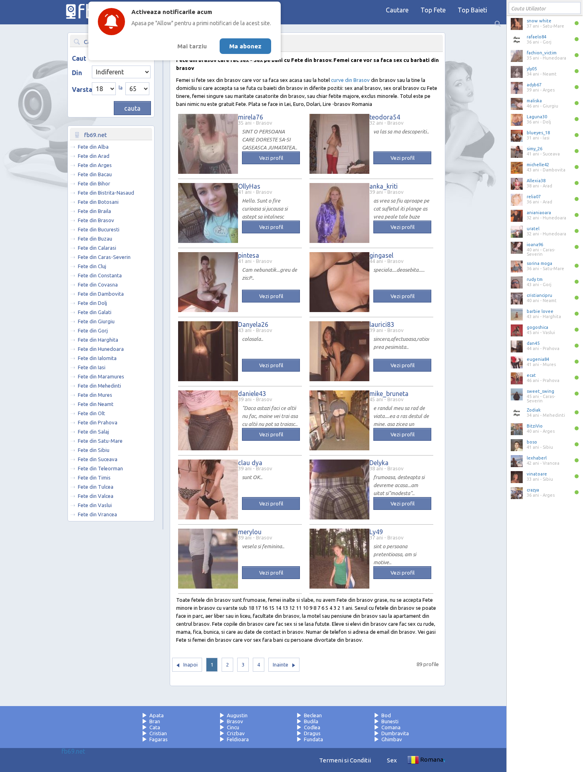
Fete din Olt (91, 413)
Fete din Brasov (96, 220)
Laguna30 (537, 116)
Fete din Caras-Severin (104, 257)
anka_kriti (383, 186)
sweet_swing (540, 391)
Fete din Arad (93, 156)
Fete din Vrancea (97, 514)
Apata (156, 715)
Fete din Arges (95, 165)
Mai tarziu (192, 46)
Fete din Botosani (98, 202)
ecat (531, 375)
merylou (250, 531)
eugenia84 (538, 359)
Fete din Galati (94, 312)
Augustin (237, 715)
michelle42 (538, 164)
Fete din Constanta (100, 275)
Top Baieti (472, 10)
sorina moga (539, 263)
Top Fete (433, 10)
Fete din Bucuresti (98, 229)
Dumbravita (395, 733)
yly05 (532, 68)
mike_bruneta (389, 393)
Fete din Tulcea (95, 486)
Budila (311, 721)
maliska (534, 100)
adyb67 (534, 84)
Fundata (313, 739)
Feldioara (238, 739)
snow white (539, 20)
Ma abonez (245, 46)
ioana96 (535, 244)
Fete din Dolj (92, 303)
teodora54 (384, 117)
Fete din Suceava (97, 459)
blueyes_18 (538, 132)
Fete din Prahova (97, 422)
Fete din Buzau (95, 238)
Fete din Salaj (93, 431)
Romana (431, 759)
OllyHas (249, 186)
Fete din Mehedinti (99, 385)
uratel (533, 228)
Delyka (379, 462)
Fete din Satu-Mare (100, 441)
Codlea (312, 727)
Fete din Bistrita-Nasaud (106, 192)
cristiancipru (539, 295)
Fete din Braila (94, 211)
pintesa (248, 255)
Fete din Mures (95, 395)
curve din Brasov (350, 80)
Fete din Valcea (95, 496)
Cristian (158, 733)
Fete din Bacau (95, 174)
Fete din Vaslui (95, 505)
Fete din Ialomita (97, 358)
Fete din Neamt (95, 404)
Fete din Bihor (94, 183)
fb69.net (73, 751)
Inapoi (190, 664)
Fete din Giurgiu (96, 321)
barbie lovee (540, 311)
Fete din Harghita (98, 339)
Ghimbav (391, 739)
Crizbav (236, 733)
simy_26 (534, 148)
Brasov (235, 721)
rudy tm (535, 279)
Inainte (280, 664)
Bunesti (390, 721)
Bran (154, 721)
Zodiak (534, 410)
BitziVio (535, 426)
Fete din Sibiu (93, 450)
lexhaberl (537, 458)
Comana (391, 727)
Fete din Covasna (98, 284)
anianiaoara (539, 212)
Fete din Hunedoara (101, 349)
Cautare (397, 10)
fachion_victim (542, 52)
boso (532, 442)
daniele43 (252, 393)
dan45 (533, 343)
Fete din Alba (93, 146)
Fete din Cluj (92, 266)
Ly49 (376, 531)
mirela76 (250, 117)
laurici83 (381, 324)
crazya (533, 489)
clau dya (250, 462)
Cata (154, 727)
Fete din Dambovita (101, 293)
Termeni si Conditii (345, 760)
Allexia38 (536, 180)
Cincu (233, 727)
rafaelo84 (536, 36)
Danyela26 (253, 324)
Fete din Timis (94, 477)
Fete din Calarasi (97, 248)
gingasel (381, 255)
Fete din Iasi (91, 367)
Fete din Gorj (93, 330)
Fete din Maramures (101, 376)
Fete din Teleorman (100, 468)
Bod (386, 715)
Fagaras (158, 739)
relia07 (534, 196)
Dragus (312, 733)
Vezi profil (271, 158)
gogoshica (537, 327)
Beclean (313, 715)
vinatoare (537, 474)
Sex (392, 760)
